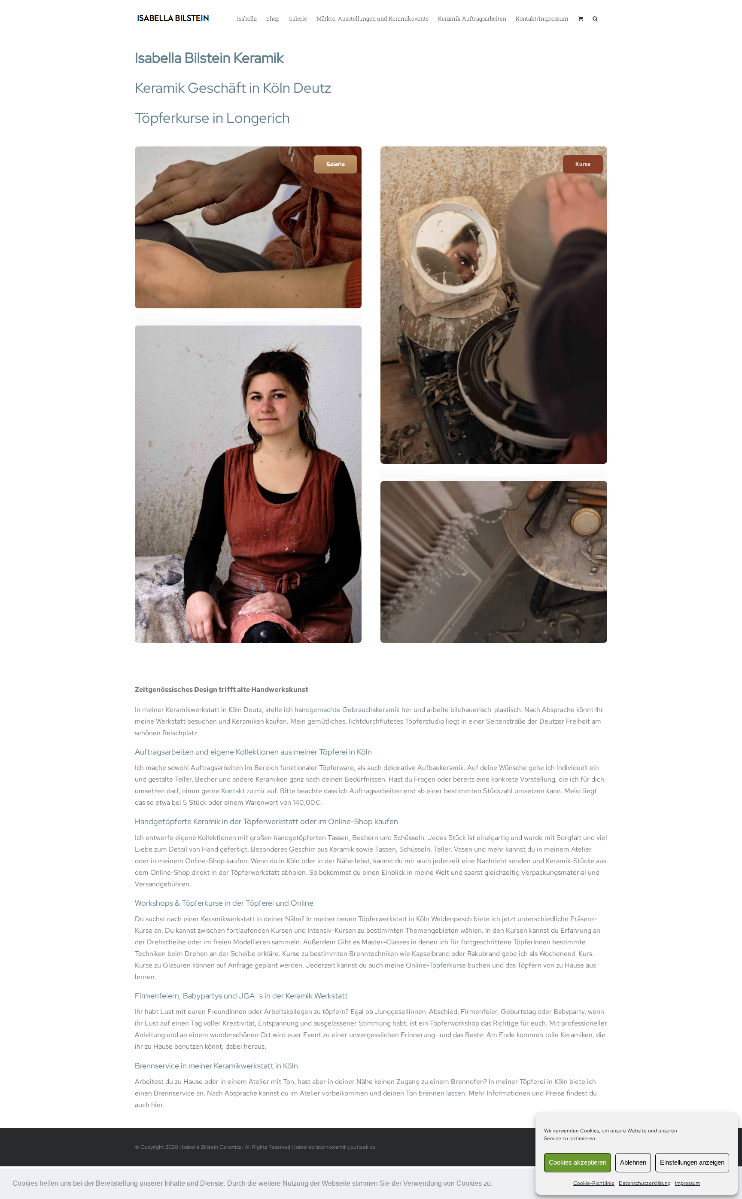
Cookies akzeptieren (577, 1162)
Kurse (143, 930)
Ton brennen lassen (435, 1093)
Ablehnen (633, 1162)
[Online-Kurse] (248, 149)
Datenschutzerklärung (645, 1183)
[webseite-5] (493, 149)
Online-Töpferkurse (436, 965)
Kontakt (233, 790)
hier (157, 1104)
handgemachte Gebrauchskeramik (347, 709)
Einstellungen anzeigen (692, 1162)
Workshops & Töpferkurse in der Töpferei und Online (224, 903)
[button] (495, 1184)
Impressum (687, 1183)
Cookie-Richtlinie (593, 1183)
